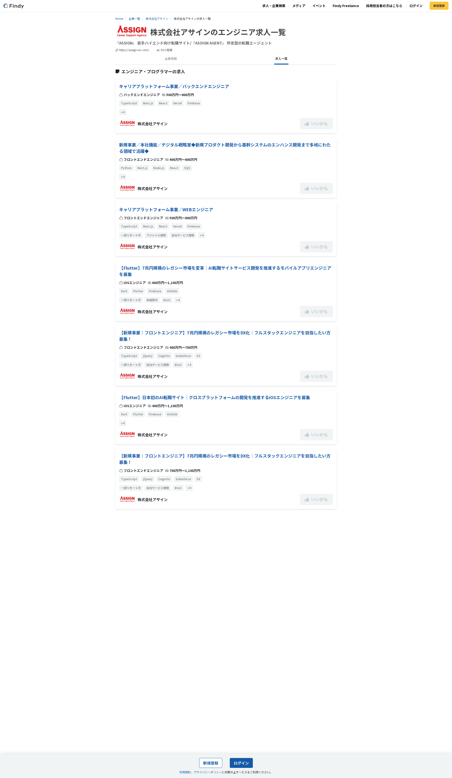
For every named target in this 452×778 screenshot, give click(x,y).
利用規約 (185, 772)
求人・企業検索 (273, 5)
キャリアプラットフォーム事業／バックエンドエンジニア (174, 86)
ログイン (416, 5)
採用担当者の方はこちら (384, 5)
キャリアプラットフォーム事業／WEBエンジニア (166, 209)
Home (119, 18)
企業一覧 (134, 18)
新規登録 (439, 6)
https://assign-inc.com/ (134, 50)
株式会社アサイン (157, 18)
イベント (319, 5)
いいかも (319, 123)
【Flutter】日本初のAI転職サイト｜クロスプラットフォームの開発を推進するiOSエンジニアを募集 (214, 397)
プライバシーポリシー (208, 772)
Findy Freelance (346, 5)
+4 (123, 112)
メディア (298, 5)
